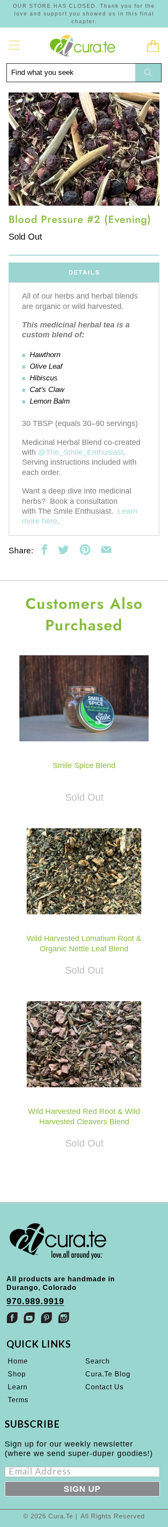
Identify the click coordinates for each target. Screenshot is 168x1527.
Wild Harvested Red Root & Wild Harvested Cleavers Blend (84, 1044)
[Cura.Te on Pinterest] (46, 1317)
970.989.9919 (35, 1301)
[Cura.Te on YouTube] (29, 1317)
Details (84, 272)
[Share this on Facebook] (44, 549)
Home (18, 1361)
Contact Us (104, 1387)
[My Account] (14, 45)
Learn (18, 1387)
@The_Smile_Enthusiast (80, 452)
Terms (18, 1400)
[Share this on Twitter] (63, 549)
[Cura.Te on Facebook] (12, 1317)
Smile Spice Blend (84, 698)
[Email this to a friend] (106, 549)
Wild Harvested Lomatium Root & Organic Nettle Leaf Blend (84, 871)
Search (97, 1361)
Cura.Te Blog (108, 1374)
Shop (17, 1374)
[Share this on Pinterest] (85, 549)
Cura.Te (60, 1516)
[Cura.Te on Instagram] (63, 1317)
